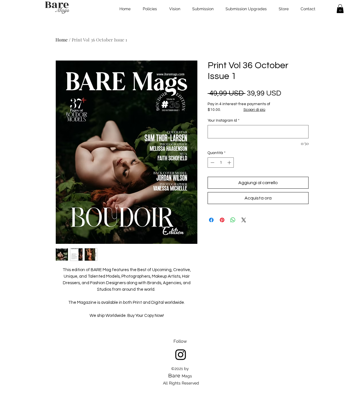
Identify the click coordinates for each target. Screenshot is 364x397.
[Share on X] (243, 220)
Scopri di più (254, 110)
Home (61, 40)
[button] (340, 8)
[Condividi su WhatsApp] (232, 220)
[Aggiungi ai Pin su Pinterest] (222, 220)
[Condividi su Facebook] (211, 220)
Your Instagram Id (223, 120)
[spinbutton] (220, 162)
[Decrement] (211, 162)
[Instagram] (180, 355)
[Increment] (229, 162)
